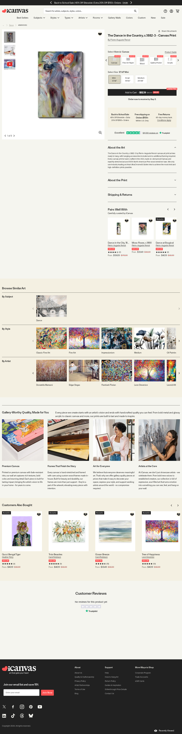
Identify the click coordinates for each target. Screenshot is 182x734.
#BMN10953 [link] (22, 25)
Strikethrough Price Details (116, 689)
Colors (129, 17)
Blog (76, 693)
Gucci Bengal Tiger (11, 554)
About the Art (116, 147)
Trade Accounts (141, 677)
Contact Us (109, 693)
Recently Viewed (166, 730)
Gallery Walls (114, 17)
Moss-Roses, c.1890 (141, 242)
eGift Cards (139, 681)
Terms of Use (80, 689)
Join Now (47, 692)
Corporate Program (143, 673)
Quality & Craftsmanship (84, 677)
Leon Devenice (148, 557)
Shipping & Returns (120, 194)
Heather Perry (7, 557)
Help (107, 673)
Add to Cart (150, 91)
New (153, 17)
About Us (78, 673)
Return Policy (110, 681)
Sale (163, 17)
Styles (53, 17)
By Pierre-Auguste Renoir (119, 40)
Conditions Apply (164, 120)
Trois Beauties (55, 554)
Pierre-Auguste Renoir (117, 245)
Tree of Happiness (151, 554)
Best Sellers (22, 17)
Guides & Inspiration (113, 685)
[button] (114, 61)
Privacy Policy (80, 681)
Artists (81, 17)
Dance (11, 25)
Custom (142, 17)
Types (67, 17)
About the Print (117, 180)
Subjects (38, 17)
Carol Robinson (55, 557)
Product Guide (171, 52)
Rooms (96, 17)
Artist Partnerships (82, 685)
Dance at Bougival (165, 242)
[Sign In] (171, 11)
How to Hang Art (111, 677)
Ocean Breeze (102, 554)
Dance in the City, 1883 (119, 242)
